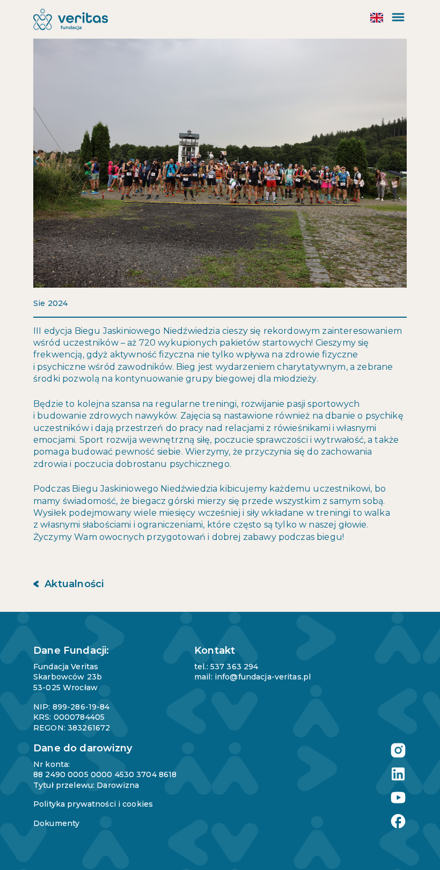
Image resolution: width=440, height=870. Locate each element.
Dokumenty (56, 823)
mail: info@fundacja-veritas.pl (252, 677)
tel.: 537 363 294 (226, 666)
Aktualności (73, 584)
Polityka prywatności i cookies (93, 804)
